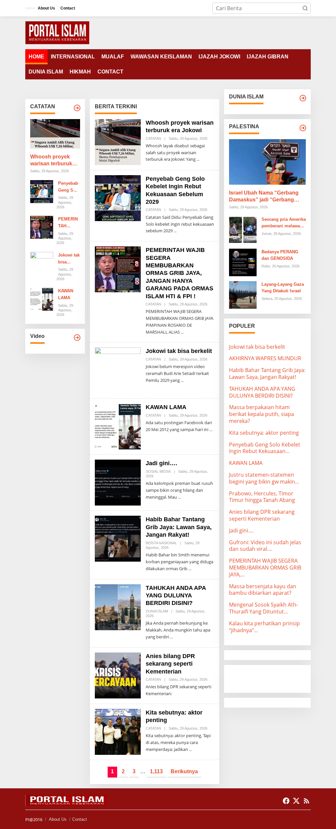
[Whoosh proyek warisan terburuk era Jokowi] (198, 159)
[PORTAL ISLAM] (57, 32)
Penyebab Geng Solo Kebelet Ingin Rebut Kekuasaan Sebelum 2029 (69, 187)
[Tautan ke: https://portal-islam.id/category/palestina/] (303, 128)
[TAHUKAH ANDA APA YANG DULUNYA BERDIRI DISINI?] (171, 637)
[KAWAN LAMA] (210, 429)
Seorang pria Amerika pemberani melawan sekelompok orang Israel (284, 223)
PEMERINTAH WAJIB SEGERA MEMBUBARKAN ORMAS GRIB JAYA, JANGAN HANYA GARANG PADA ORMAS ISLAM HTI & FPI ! (69, 223)
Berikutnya (184, 771)
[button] (305, 8)
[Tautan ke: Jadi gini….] (118, 482)
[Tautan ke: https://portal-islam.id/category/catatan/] (77, 108)
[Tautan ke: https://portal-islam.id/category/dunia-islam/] (303, 98)
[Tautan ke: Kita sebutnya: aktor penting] (118, 731)
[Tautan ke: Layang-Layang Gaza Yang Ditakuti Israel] (243, 294)
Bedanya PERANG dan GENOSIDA (280, 255)
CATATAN (153, 138)
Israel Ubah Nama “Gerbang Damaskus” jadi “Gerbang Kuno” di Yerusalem (264, 196)
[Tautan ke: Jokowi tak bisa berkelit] (41, 262)
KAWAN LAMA (65, 294)
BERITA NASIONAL (161, 543)
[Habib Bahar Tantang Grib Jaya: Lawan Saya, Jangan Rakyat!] (189, 568)
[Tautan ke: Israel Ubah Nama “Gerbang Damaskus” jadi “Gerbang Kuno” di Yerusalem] (267, 162)
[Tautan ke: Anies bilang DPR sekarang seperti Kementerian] (118, 674)
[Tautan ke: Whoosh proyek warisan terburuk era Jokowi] (55, 134)
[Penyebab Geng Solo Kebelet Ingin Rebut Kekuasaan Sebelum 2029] (175, 231)
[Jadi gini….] (179, 497)
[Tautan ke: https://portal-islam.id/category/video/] (77, 338)
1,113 (156, 771)
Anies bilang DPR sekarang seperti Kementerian (170, 664)
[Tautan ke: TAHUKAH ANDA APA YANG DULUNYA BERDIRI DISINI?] (118, 606)
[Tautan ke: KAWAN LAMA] (41, 298)
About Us (58, 819)
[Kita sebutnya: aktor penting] (190, 749)
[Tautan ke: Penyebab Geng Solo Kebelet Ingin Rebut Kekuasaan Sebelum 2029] (41, 191)
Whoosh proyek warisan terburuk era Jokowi (51, 160)
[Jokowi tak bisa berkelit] (182, 380)
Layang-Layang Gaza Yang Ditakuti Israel (283, 288)
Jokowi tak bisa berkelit (69, 259)
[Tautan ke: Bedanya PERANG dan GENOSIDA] (243, 261)
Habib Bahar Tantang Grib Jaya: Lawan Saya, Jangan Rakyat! (179, 527)
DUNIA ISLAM (157, 611)
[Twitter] (296, 801)
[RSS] (306, 801)
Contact (79, 819)
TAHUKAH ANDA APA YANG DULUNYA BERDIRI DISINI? (176, 596)
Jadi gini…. (161, 463)
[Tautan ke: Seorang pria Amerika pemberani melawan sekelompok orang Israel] (243, 229)
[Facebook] (286, 801)
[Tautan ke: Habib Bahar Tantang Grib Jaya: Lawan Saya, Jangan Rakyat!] (118, 538)
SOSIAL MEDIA (158, 471)
